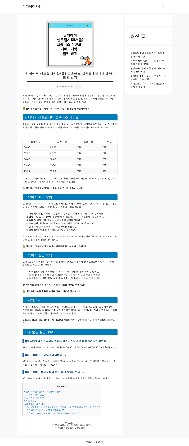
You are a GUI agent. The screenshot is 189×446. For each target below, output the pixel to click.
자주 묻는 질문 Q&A (34, 404)
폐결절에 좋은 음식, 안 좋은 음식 (71, 428)
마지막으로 (30, 401)
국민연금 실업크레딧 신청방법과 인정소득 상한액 (71, 425)
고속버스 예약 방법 (34, 394)
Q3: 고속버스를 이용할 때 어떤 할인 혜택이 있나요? (53, 413)
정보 (70, 422)
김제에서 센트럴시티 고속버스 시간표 (42, 391)
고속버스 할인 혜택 (34, 397)
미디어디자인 (32, 6)
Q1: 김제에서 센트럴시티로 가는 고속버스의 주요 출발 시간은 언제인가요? (63, 407)
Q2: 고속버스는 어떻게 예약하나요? (45, 410)
